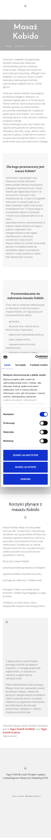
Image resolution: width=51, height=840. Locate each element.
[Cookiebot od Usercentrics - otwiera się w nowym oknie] (36, 357)
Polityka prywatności (26, 796)
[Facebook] (21, 810)
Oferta (20, 46)
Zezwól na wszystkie (25, 455)
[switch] (44, 423)
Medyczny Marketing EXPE (34, 778)
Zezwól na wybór (25, 467)
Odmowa (25, 479)
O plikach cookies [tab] (39, 365)
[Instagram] (29, 810)
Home (8, 46)
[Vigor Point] (25, 6)
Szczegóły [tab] (20, 365)
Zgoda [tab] (7, 365)
